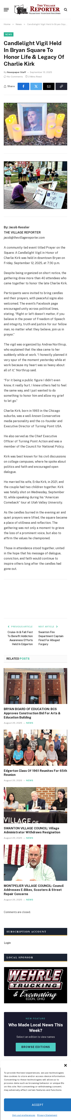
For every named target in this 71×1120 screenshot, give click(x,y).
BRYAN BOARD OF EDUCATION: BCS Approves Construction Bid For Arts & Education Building (32, 713)
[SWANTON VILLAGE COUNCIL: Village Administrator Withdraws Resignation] (35, 805)
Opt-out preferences (23, 1115)
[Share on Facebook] (23, 86)
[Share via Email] (49, 86)
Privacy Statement (47, 1115)
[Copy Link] (61, 86)
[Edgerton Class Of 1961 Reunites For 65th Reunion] (35, 748)
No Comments (15, 76)
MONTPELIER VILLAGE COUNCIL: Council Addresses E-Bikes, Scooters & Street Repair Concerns (34, 890)
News (8, 34)
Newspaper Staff (16, 72)
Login (7, 942)
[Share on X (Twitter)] (36, 86)
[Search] (65, 9)
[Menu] (6, 9)
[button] (65, 1065)
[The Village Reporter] (37, 9)
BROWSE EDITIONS (35, 1047)
